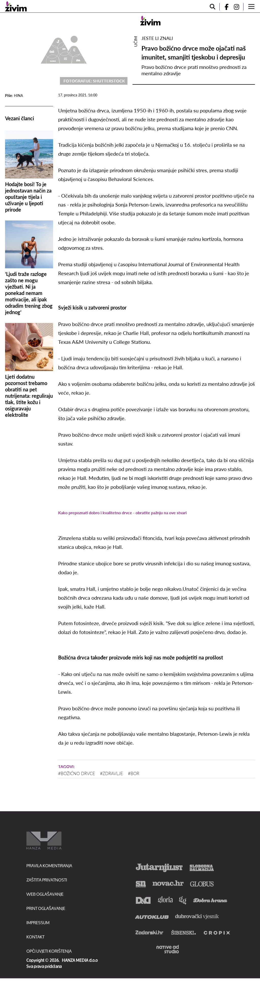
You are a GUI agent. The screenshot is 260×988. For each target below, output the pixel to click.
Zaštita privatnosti (46, 880)
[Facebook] (224, 6)
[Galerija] (63, 49)
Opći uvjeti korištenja (49, 951)
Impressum (38, 922)
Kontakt (35, 937)
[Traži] (212, 6)
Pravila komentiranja (49, 865)
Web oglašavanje (44, 894)
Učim (135, 41)
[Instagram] (238, 6)
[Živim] (16, 6)
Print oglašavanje (45, 908)
